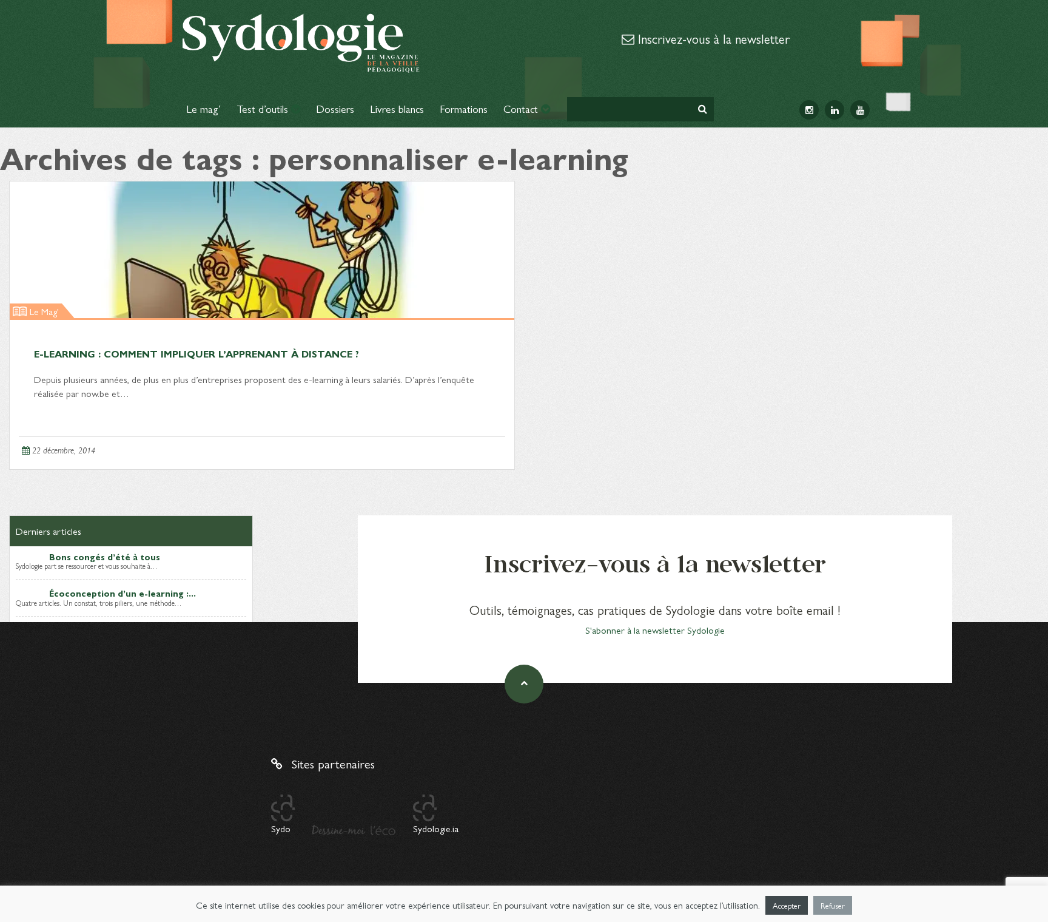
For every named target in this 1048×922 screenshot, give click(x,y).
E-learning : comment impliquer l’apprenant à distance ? (196, 354)
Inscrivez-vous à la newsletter (712, 38)
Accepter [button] (787, 905)
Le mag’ (203, 108)
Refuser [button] (833, 905)
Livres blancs (397, 108)
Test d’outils (264, 108)
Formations (464, 108)
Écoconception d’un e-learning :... (122, 593)
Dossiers (335, 108)
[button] (702, 109)
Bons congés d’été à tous (104, 557)
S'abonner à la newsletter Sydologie (655, 630)
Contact (522, 108)
